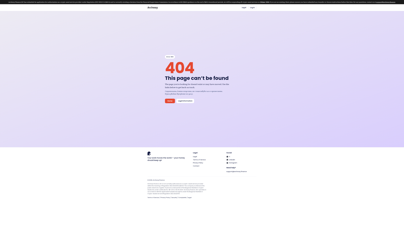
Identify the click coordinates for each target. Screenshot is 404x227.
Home (169, 101)
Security (174, 198)
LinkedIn (232, 160)
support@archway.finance (385, 2)
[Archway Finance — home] (154, 7)
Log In (252, 8)
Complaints (182, 198)
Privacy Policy (198, 163)
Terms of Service (199, 160)
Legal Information (185, 101)
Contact (196, 166)
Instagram (233, 163)
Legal (244, 7)
